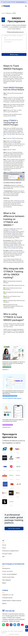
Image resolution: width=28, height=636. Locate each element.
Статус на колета (7, 571)
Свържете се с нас (7, 594)
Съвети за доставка (8, 577)
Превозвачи (8, 13)
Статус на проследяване (9, 574)
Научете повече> (20, 2)
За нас (4, 545)
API (17, 252)
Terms (4, 548)
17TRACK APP (9, 246)
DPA (3, 556)
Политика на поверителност (10, 550)
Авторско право (7, 553)
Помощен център (7, 597)
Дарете (4, 603)
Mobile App (17, 200)
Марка (4, 583)
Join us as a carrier (14, 528)
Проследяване (6, 580)
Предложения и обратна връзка (11, 600)
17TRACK (13, 120)
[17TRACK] (5, 6)
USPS (18, 132)
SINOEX (11, 88)
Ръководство (6, 568)
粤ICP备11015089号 (14, 634)
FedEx (5, 134)
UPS (22, 132)
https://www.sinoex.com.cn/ (16, 32)
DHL (8, 134)
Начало (3, 13)
